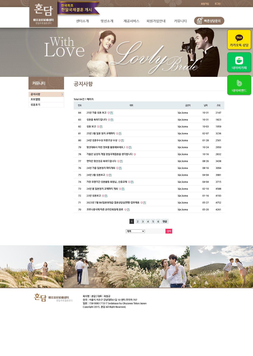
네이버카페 (239, 68)
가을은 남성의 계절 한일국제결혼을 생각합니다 (110, 154)
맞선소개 (107, 21)
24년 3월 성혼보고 (96, 174)
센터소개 (82, 21)
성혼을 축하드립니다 (97, 119)
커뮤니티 (180, 21)
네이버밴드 (239, 90)
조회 (218, 105)
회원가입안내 (155, 21)
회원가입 (205, 3)
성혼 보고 (91, 126)
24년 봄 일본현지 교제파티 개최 (102, 188)
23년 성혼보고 (94, 195)
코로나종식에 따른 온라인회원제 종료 (105, 209)
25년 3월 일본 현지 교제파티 (101, 133)
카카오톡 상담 (239, 45)
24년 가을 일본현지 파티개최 (101, 168)
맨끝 (165, 221)
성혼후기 (35, 104)
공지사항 (35, 94)
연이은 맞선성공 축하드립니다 (102, 161)
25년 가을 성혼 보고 (97, 112)
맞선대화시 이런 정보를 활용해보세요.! (106, 147)
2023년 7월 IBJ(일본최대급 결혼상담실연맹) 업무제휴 (113, 202)
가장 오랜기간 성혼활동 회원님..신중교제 (107, 181)
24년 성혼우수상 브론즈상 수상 (102, 140)
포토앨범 (35, 99)
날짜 (205, 105)
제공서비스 (131, 21)
